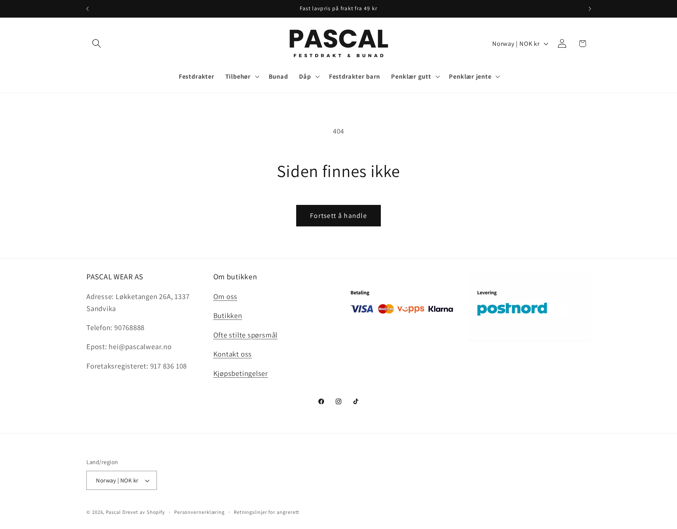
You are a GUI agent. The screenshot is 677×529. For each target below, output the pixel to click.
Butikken (227, 315)
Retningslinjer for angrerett (266, 512)
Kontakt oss (232, 354)
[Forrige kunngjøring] (87, 8)
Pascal (114, 512)
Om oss (225, 296)
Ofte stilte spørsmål (245, 335)
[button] (96, 44)
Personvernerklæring (199, 512)
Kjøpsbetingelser (240, 373)
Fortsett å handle (338, 215)
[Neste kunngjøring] (590, 8)
